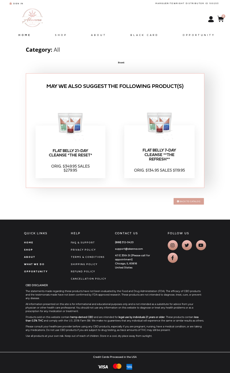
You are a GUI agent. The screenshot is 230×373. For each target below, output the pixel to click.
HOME (28, 242)
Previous (27, 64)
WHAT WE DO (34, 264)
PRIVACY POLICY (83, 249)
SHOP (28, 249)
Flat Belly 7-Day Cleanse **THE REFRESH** (159, 154)
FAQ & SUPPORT (83, 242)
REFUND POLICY (83, 271)
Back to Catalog (190, 201)
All (57, 49)
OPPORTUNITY (36, 271)
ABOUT (29, 257)
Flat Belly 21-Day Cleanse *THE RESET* (70, 153)
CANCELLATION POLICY (88, 278)
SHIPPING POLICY (84, 264)
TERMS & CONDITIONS (88, 257)
